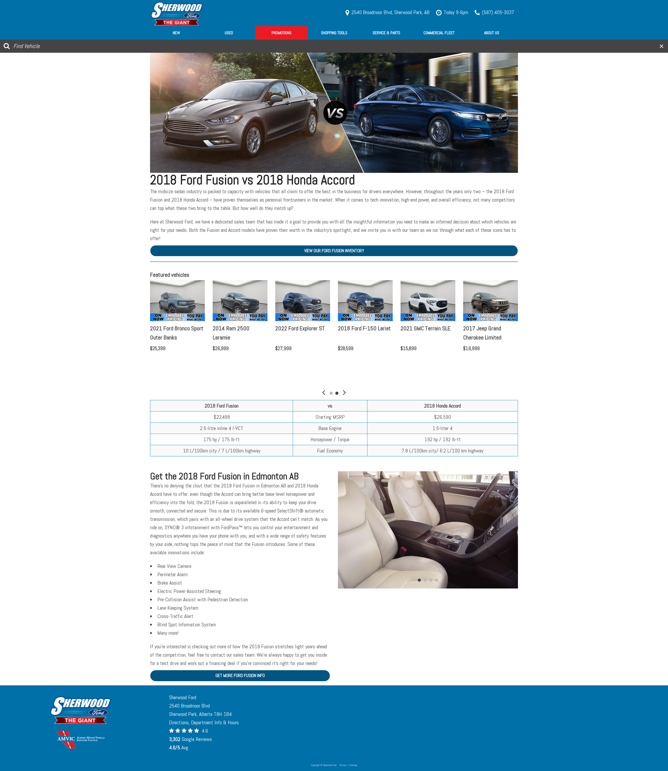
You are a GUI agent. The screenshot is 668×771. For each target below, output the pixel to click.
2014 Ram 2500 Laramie (481, 333)
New (176, 33)
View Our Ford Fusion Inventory (334, 251)
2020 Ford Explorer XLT (364, 328)
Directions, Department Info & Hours (204, 722)
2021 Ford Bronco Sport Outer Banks (427, 333)
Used (229, 33)
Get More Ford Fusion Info (240, 675)
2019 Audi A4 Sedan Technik (297, 333)
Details (165, 362)
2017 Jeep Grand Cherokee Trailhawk (171, 333)
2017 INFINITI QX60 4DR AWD (240, 333)
